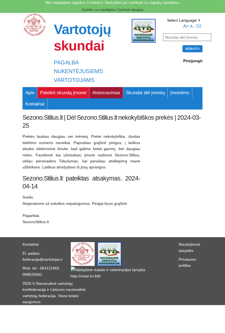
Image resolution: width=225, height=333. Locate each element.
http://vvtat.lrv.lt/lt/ (86, 276)
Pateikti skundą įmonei (63, 92)
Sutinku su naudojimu (99, 10)
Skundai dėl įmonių (145, 92)
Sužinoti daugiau (130, 10)
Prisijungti (193, 61)
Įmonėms (179, 92)
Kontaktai (34, 104)
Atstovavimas (106, 92)
